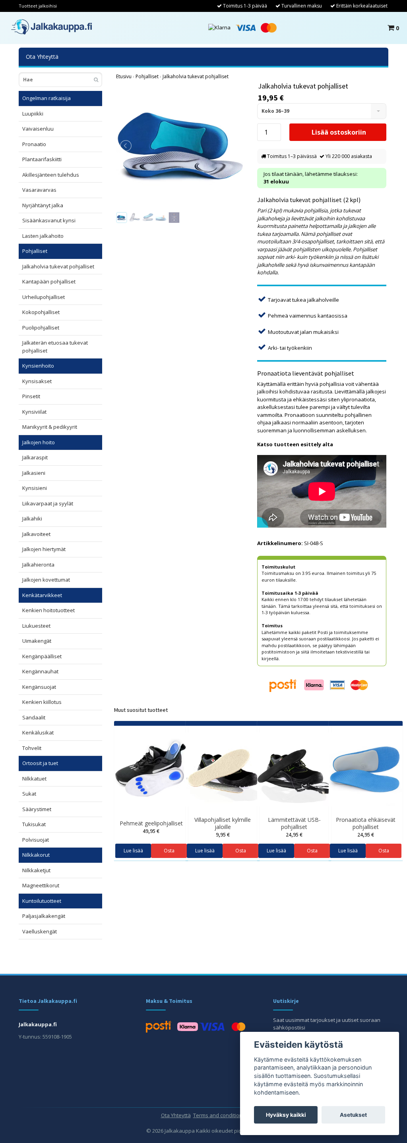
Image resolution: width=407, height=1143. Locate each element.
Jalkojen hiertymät (44, 549)
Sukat (29, 793)
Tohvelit (31, 748)
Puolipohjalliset (40, 327)
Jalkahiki (32, 518)
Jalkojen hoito (38, 442)
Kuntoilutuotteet (41, 900)
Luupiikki (32, 113)
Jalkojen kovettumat (46, 579)
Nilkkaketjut (36, 870)
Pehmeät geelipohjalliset (151, 823)
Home (124, 76)
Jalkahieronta (38, 564)
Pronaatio (34, 144)
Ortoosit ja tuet (40, 763)
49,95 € (151, 831)
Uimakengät (36, 640)
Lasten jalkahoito (43, 235)
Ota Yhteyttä (42, 56)
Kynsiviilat (34, 411)
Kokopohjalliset (41, 312)
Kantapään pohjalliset (49, 281)
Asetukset (353, 1115)
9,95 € (223, 834)
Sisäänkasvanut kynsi (49, 220)
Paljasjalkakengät (43, 915)
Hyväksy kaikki (286, 1115)
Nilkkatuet (34, 778)
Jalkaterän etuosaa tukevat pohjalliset (55, 346)
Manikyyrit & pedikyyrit (49, 426)
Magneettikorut (40, 885)
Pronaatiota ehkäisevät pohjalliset (365, 823)
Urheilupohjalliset (43, 297)
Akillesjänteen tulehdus (50, 174)
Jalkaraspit (35, 457)
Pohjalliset (34, 250)
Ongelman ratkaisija (46, 98)
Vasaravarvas (39, 189)
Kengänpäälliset (42, 656)
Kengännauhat (40, 671)
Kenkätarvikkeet (42, 595)
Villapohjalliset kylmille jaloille (222, 823)
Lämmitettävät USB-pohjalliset (294, 823)
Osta (169, 850)
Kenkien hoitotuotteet (48, 610)
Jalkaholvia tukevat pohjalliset (58, 266)
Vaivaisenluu (38, 128)
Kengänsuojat (39, 686)
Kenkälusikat (38, 732)
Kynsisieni (34, 488)
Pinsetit (31, 396)
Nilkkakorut (36, 854)
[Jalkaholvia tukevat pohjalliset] (180, 145)
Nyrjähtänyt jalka (42, 205)
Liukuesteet (36, 625)
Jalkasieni (33, 472)
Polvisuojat (35, 839)
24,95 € (294, 834)
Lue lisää (133, 850)
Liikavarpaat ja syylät (47, 503)
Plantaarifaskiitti (42, 159)
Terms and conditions (219, 1115)
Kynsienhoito (38, 365)
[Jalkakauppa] (51, 27)
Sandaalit (33, 717)
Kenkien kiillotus (42, 701)
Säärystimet (36, 809)
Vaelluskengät (39, 931)
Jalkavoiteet (36, 534)
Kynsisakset (37, 381)
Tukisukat (34, 824)
